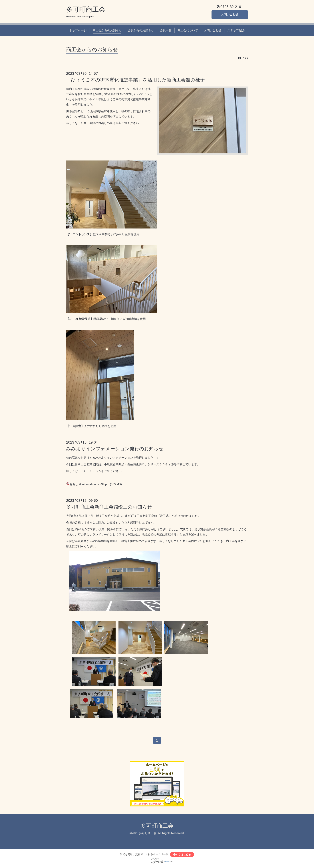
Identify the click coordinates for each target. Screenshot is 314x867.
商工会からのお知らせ (107, 30)
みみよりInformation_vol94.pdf (89, 484)
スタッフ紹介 (236, 30)
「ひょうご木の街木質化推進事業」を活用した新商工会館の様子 (135, 80)
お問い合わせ (229, 14)
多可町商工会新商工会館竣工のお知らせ (109, 507)
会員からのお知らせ (141, 30)
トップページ (78, 30)
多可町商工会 (85, 9)
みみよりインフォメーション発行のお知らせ (115, 448)
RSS (244, 58)
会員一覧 (166, 30)
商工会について (188, 30)
